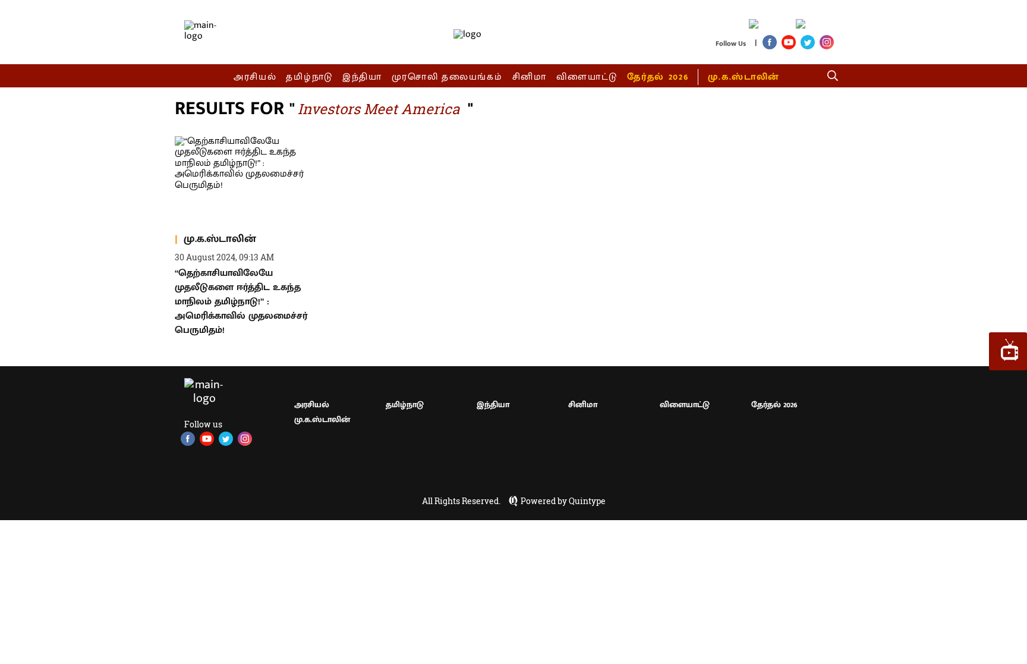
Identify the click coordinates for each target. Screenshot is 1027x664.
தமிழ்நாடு (309, 77)
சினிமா (529, 77)
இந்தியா (362, 77)
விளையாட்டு (587, 77)
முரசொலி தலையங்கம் (447, 77)
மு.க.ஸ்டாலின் (743, 77)
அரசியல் (255, 77)
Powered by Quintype (563, 501)
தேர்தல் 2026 (657, 77)
